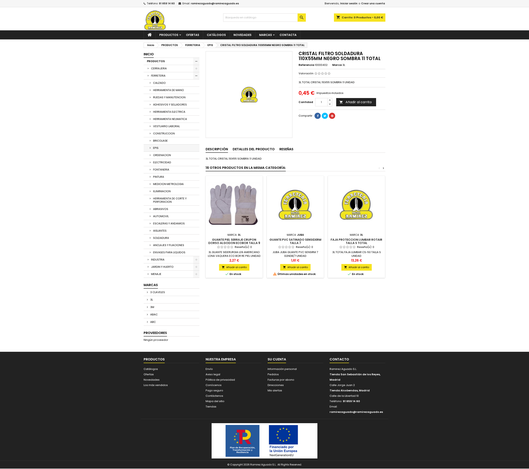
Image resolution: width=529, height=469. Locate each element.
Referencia (306, 65)
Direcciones (276, 385)
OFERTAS (192, 35)
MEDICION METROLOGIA (168, 184)
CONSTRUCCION (164, 133)
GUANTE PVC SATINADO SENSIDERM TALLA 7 (295, 241)
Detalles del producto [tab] (254, 149)
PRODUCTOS (168, 35)
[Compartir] (318, 116)
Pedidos (273, 374)
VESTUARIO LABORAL (166, 126)
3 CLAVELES (157, 292)
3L (151, 300)
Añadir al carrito (355, 102)
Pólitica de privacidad (220, 380)
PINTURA (158, 177)
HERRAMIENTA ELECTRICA (169, 112)
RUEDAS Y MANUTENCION (169, 97)
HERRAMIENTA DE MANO (168, 90)
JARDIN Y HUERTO (162, 267)
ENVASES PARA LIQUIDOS (169, 252)
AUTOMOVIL (161, 216)
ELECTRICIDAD (162, 162)
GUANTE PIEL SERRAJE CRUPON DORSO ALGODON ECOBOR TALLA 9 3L (234, 243)
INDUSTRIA (157, 260)
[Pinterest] (332, 116)
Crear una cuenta (373, 3)
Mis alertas (275, 390)
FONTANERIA (161, 170)
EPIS (155, 148)
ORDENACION (162, 155)
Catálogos (216, 35)
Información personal (282, 369)
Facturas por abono (281, 380)
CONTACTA (288, 35)
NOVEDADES (242, 35)
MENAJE (156, 274)
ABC (153, 322)
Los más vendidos (156, 385)
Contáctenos (214, 396)
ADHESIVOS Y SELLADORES (170, 105)
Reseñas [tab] (286, 149)
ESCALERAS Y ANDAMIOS (169, 223)
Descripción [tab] (217, 149)
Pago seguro (214, 390)
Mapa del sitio (215, 401)
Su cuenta (277, 359)
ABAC (154, 314)
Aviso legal (213, 374)
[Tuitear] (325, 116)
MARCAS (265, 35)
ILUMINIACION (162, 191)
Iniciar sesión (348, 3)
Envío (209, 369)
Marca (337, 65)
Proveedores (155, 332)
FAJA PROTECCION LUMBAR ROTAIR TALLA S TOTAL (356, 241)
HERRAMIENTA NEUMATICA (170, 119)
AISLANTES (160, 231)
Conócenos (214, 385)
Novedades (152, 380)
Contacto (339, 359)
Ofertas (149, 374)
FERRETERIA (158, 76)
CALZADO (159, 83)
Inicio (149, 54)
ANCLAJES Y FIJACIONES (168, 245)
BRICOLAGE (160, 141)
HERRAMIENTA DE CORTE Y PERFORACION (170, 200)
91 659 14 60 (167, 3)
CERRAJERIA (159, 68)
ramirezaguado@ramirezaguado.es (215, 3)
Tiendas (211, 407)
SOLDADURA (161, 238)
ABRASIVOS (160, 209)
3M (152, 307)
